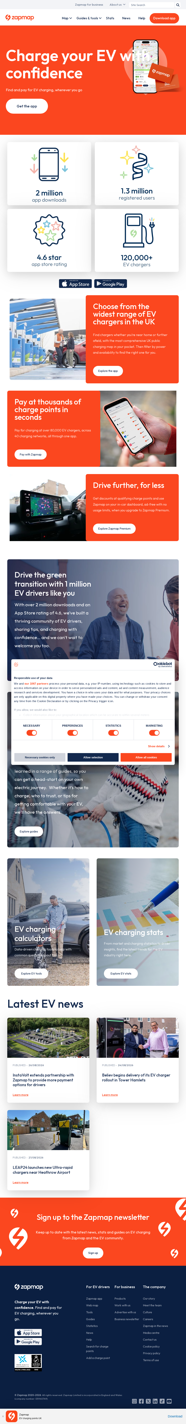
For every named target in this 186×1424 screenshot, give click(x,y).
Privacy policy (151, 1353)
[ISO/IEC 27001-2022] (28, 1362)
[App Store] (28, 1332)
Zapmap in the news (155, 1326)
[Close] (3, 1416)
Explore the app (108, 371)
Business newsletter (126, 1319)
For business (124, 1286)
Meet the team (152, 1305)
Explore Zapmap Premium (114, 528)
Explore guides (29, 831)
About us (116, 4)
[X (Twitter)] (148, 1401)
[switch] (72, 733)
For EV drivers (98, 1286)
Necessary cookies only (40, 757)
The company (154, 1286)
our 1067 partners (36, 683)
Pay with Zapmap (31, 454)
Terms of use (151, 1360)
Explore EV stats (120, 973)
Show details (156, 746)
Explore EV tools (31, 973)
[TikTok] (162, 1401)
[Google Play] (28, 1341)
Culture (147, 1312)
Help (141, 18)
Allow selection (93, 757)
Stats (110, 18)
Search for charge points (97, 1349)
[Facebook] (141, 1401)
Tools (89, 1312)
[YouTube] (169, 1401)
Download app (164, 18)
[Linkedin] (155, 1401)
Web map (92, 1305)
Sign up (93, 1253)
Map (65, 18)
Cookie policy (151, 1346)
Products (120, 1298)
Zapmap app (94, 1298)
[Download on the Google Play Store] (110, 283)
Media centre (151, 1333)
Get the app (27, 106)
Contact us (150, 1339)
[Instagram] (134, 1401)
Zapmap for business (89, 4)
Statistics (92, 1326)
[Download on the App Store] (75, 283)
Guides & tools (87, 18)
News (126, 18)
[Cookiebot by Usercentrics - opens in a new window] (156, 664)
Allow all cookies (146, 757)
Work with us (122, 1305)
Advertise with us (125, 1312)
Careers (148, 1319)
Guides (90, 1319)
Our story (149, 1298)
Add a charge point (98, 1358)
